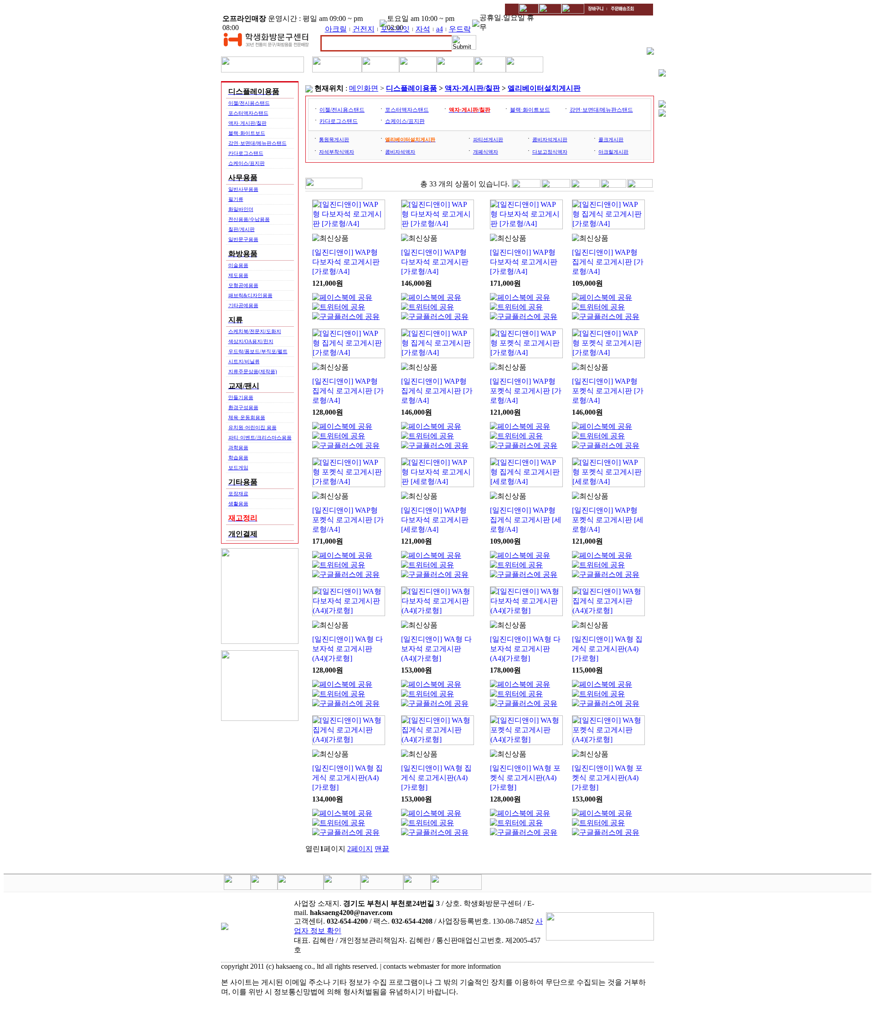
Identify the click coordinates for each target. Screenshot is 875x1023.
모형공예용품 (243, 285)
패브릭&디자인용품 (250, 295)
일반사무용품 (243, 189)
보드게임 (238, 467)
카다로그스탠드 (245, 153)
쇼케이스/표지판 (246, 163)
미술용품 (238, 265)
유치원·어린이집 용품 (252, 427)
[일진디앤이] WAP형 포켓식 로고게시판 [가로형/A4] (525, 390)
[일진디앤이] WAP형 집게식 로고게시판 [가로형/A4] (607, 261)
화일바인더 (240, 209)
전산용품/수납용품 (249, 219)
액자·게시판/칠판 (247, 123)
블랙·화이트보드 (246, 133)
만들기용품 (240, 397)
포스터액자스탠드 (248, 113)
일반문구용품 (243, 239)
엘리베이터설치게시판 (544, 88)
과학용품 (238, 447)
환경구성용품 (243, 407)
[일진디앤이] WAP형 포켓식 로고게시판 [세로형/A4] (607, 519)
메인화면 (363, 88)
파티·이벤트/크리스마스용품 (260, 437)
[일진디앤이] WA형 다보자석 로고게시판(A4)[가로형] (347, 648)
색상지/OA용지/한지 (250, 341)
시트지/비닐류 (244, 361)
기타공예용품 (243, 305)
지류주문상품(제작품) (252, 371)
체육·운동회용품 (246, 417)
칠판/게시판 (241, 229)
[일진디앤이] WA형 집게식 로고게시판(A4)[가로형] (607, 648)
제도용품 (238, 275)
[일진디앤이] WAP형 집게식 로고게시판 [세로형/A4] (525, 519)
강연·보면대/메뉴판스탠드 (257, 143)
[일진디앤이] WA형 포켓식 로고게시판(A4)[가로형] (525, 777)
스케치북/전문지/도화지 (254, 331)
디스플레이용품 (411, 88)
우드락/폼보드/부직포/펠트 (258, 351)
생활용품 (238, 503)
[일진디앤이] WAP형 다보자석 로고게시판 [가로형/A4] (346, 261)
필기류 (235, 199)
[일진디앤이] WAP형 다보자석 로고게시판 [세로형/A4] (434, 519)
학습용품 (238, 457)
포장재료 (238, 493)
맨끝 (382, 849)
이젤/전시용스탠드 (249, 103)
